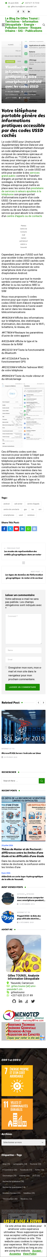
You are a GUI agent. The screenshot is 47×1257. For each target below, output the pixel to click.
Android (7, 504)
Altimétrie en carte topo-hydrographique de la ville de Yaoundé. (22, 878)
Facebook (26, 1170)
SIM (40, 509)
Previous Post (13, 548)
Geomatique (9, 1176)
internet (24, 1176)
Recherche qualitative (13, 1181)
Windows (30, 515)
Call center (18, 504)
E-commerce (10, 1170)
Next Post (35, 572)
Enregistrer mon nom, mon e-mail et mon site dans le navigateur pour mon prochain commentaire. (25, 673)
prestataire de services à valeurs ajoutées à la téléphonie (22, 191)
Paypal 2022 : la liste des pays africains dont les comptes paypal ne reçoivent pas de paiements (30, 920)
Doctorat (35, 1164)
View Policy (30, 1253)
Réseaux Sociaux (11, 1193)
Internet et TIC (8, 749)
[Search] (44, 24)
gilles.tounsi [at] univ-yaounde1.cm (21, 988)
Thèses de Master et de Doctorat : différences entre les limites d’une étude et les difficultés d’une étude (23, 852)
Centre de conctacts (11, 509)
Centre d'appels (33, 504)
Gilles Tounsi (13, 91)
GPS (25, 509)
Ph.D (36, 1176)
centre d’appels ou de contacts (24, 216)
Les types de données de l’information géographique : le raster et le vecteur (24, 576)
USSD (21, 515)
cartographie (20, 1164)
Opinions (30, 894)
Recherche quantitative (14, 1187)
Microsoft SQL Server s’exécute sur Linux (21, 753)
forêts (39, 1170)
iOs (33, 509)
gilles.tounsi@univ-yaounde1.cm (24, 7)
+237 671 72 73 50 (32, 3)
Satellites (29, 1193)
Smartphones (9, 515)
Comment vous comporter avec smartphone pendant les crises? (30, 900)
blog (6, 1164)
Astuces (21, 894)
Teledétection (10, 1199)
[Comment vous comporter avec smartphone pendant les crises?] (8, 898)
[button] (38, 702)
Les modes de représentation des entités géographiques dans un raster (22, 553)
